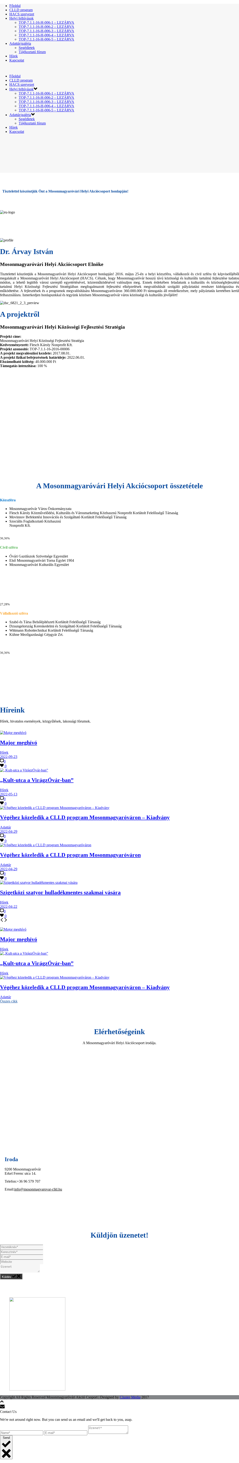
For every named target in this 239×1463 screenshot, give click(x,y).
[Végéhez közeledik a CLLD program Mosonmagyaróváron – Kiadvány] (54, 808)
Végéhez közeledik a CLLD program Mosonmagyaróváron (70, 855)
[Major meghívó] (13, 733)
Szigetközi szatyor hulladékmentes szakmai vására (60, 892)
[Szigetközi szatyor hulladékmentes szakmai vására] (38, 883)
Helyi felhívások (21, 18)
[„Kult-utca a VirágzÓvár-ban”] (24, 770)
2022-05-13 (8, 794)
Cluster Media (130, 1397)
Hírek (13, 56)
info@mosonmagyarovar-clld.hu (38, 1189)
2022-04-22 (8, 907)
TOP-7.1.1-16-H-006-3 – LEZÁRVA (46, 31)
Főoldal (15, 6)
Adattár (5, 827)
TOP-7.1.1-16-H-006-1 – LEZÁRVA (46, 22)
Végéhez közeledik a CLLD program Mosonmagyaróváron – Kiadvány (85, 817)
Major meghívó (18, 743)
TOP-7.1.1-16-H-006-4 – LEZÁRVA (46, 35)
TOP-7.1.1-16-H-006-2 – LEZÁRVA (46, 27)
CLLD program (21, 10)
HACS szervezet (21, 14)
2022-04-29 (8, 831)
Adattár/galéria (20, 43)
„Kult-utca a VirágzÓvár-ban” (37, 780)
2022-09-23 (8, 757)
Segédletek (27, 48)
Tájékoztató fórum (32, 52)
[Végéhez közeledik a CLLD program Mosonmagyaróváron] (45, 845)
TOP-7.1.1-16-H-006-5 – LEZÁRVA (46, 39)
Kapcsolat (16, 60)
